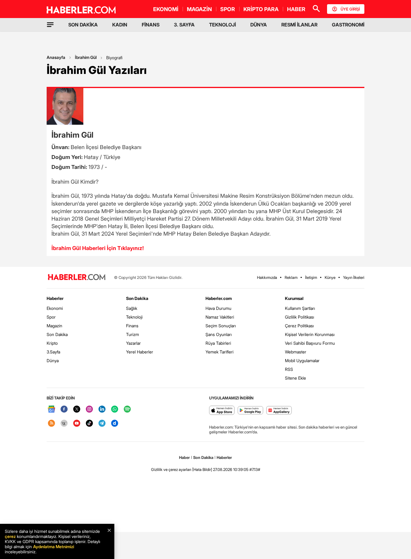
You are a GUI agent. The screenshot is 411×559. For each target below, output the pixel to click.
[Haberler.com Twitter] (77, 409)
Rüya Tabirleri (218, 343)
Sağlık (131, 308)
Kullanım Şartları (300, 308)
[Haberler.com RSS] (51, 423)
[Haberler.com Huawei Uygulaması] (279, 410)
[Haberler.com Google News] (51, 409)
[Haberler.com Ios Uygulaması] (222, 410)
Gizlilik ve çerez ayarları (171, 469)
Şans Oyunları (219, 334)
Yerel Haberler (139, 351)
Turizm (132, 334)
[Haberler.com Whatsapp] (114, 409)
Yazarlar (133, 343)
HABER (296, 9)
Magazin (54, 325)
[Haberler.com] (77, 277)
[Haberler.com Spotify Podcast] (127, 409)
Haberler (55, 298)
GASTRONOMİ (348, 25)
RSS (289, 369)
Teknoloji (134, 316)
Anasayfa (56, 57)
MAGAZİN (199, 9)
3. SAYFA (184, 25)
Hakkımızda (267, 277)
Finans (132, 325)
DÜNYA (258, 25)
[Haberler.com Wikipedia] (64, 423)
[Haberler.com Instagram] (89, 409)
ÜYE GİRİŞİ (350, 9)
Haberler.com (219, 298)
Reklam (291, 277)
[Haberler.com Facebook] (64, 409)
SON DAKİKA (83, 25)
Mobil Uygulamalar (302, 360)
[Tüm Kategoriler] (50, 24)
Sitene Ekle (295, 377)
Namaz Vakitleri (220, 316)
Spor (51, 316)
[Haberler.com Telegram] (102, 423)
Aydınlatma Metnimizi (53, 546)
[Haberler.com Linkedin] (102, 409)
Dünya (53, 360)
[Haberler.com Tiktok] (89, 423)
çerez (10, 536)
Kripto (52, 343)
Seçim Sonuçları (221, 325)
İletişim (311, 277)
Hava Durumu (218, 308)
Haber (184, 457)
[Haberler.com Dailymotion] (114, 423)
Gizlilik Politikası (299, 316)
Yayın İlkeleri (353, 277)
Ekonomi (55, 308)
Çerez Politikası (299, 325)
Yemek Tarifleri (219, 351)
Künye (330, 277)
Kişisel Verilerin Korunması (310, 334)
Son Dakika (57, 334)
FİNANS (150, 25)
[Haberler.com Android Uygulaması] (250, 410)
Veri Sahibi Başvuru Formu (310, 343)
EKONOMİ (165, 9)
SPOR (227, 9)
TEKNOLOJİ (222, 25)
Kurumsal (294, 298)
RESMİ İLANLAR (299, 25)
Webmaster (295, 351)
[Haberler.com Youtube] (77, 423)
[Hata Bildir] (202, 469)
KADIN (119, 25)
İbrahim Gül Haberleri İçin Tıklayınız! (97, 248)
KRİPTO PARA (261, 9)
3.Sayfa (53, 351)
